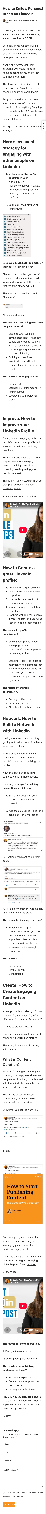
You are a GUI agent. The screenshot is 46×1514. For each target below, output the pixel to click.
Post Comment (9, 1504)
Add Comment (11, 1470)
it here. (31, 1264)
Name (7, 1444)
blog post (21, 1256)
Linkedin (6, 23)
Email (7, 1452)
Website (7, 1461)
